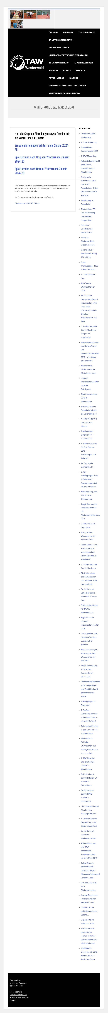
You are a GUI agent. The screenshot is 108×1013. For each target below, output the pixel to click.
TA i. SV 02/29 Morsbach (61, 40)
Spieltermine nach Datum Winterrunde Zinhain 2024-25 (41, 170)
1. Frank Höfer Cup (89, 142)
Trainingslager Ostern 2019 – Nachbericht (87, 435)
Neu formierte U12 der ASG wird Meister (89, 422)
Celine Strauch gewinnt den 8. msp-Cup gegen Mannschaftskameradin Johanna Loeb (91, 870)
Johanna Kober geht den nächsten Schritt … (89, 911)
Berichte (80, 70)
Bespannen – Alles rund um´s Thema (67, 86)
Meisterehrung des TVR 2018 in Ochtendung (89, 495)
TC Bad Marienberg (59, 63)
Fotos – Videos (56, 78)
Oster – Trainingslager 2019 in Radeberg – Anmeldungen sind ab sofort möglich (89, 479)
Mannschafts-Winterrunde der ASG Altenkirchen (88, 369)
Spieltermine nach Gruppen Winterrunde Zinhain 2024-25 (42, 159)
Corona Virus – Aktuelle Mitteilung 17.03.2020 (89, 253)
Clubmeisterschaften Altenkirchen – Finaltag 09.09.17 (90, 810)
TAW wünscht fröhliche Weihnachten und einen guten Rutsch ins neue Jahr (89, 745)
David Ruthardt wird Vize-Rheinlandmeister (88, 834)
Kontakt (73, 78)
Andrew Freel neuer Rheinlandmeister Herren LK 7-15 (89, 899)
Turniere (53, 70)
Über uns (53, 32)
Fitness (67, 70)
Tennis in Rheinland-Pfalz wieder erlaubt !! (88, 241)
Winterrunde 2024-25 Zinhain (27, 203)
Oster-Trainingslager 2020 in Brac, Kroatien (89, 266)
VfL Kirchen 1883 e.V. (59, 47)
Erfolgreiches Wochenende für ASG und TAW (88, 536)
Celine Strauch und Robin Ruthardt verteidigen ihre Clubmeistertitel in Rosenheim (89, 552)
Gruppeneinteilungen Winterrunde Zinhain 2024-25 (42, 147)
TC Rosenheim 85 (86, 32)
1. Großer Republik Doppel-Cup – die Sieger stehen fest (89, 822)
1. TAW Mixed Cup (89, 156)
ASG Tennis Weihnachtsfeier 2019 (88, 287)
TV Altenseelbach (83, 63)
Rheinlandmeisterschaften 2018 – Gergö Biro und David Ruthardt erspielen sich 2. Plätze (92, 689)
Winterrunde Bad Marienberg (64, 93)
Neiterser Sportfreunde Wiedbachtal (69, 55)
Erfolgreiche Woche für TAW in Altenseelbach (89, 609)
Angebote (68, 32)
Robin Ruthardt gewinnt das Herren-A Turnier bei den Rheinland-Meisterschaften (89, 935)
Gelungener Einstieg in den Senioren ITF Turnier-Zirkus (89, 730)
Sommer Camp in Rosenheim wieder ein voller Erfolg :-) (89, 410)
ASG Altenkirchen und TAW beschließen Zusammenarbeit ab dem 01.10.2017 (89, 850)
